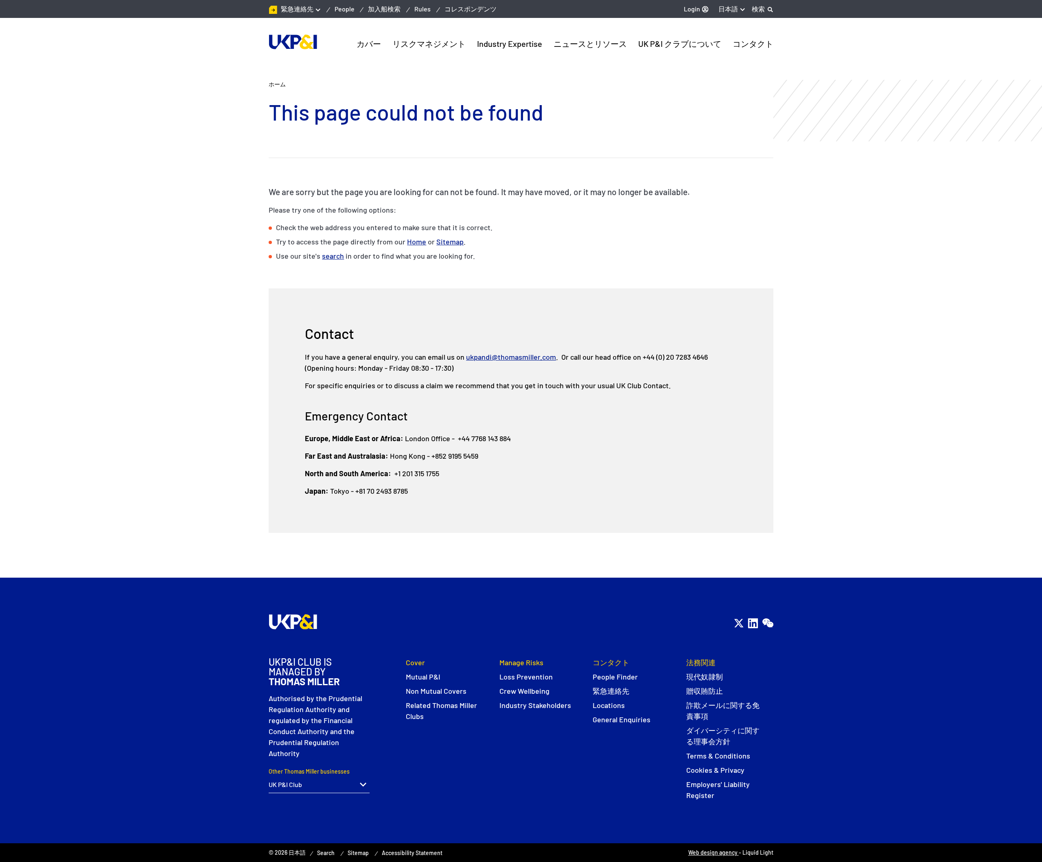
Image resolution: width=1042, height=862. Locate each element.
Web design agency (713, 852)
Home (416, 241)
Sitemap (450, 241)
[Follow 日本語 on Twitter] (738, 623)
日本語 (728, 9)
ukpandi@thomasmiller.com (511, 356)
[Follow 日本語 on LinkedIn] (752, 623)
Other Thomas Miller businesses (309, 771)
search (333, 255)
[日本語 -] (293, 42)
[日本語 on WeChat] (767, 623)
